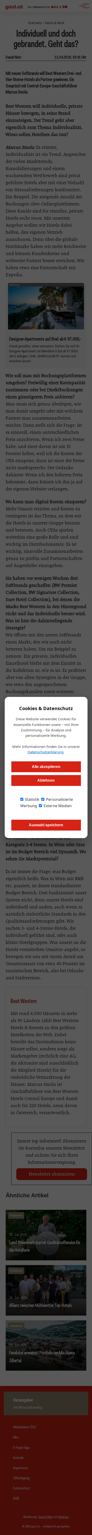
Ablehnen (46, 780)
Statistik (31, 799)
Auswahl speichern (46, 825)
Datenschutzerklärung (45, 752)
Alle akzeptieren (46, 767)
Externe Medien (57, 805)
